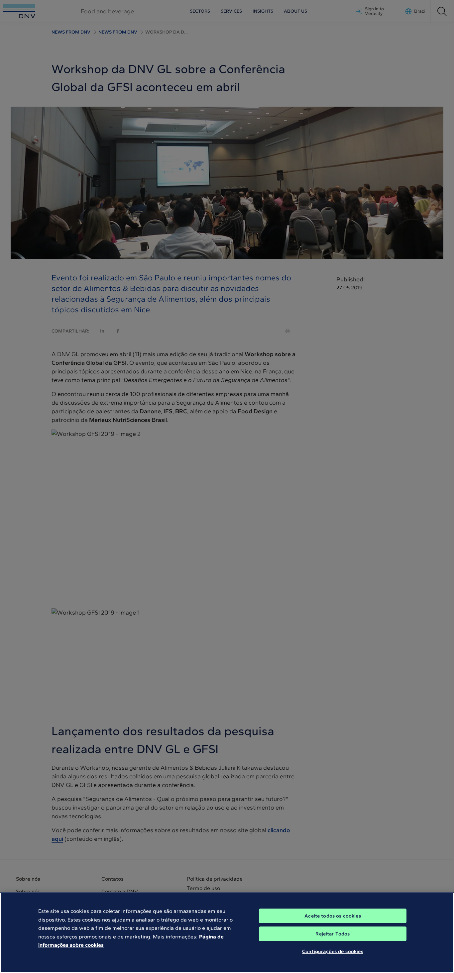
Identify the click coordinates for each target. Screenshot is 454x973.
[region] (227, 932)
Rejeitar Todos (332, 934)
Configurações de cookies (332, 951)
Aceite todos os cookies (332, 916)
